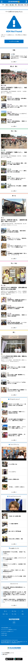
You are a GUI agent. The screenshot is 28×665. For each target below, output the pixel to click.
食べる (7, 4)
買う (16, 4)
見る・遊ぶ (12, 4)
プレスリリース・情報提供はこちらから (9, 629)
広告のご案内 (4, 635)
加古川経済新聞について (6, 627)
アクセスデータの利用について (7, 631)
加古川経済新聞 (13, 2)
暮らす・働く (20, 4)
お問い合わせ (4, 633)
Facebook (14, 622)
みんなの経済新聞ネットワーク (14, 648)
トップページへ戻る (14, 41)
